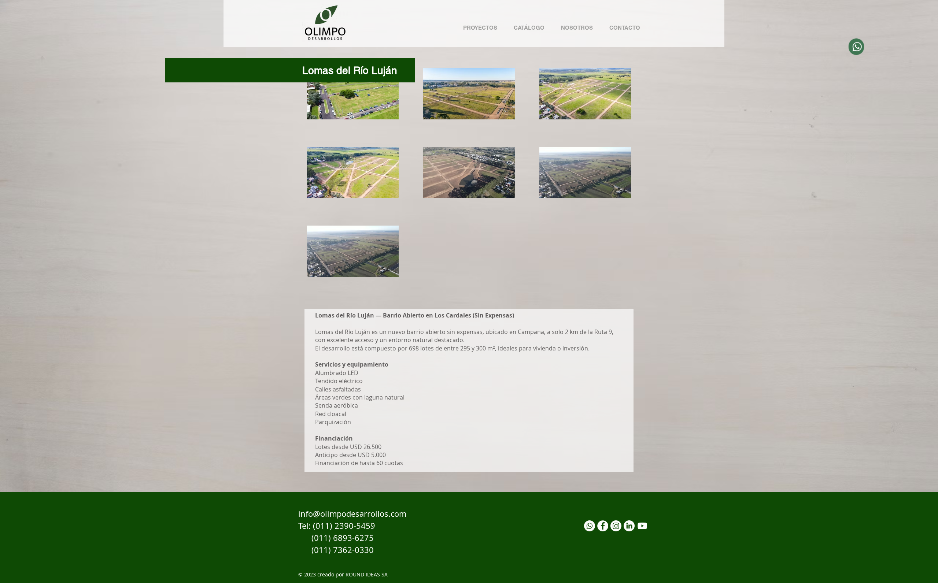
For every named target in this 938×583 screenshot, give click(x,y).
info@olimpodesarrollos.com (352, 513)
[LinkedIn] (629, 525)
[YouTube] (642, 525)
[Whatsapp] (589, 525)
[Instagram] (615, 525)
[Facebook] (602, 525)
